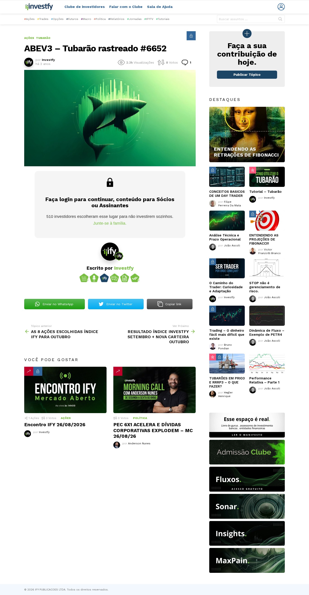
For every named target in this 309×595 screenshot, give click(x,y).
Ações (29, 19)
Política (100, 19)
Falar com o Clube (126, 7)
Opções (57, 19)
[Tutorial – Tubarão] (267, 177)
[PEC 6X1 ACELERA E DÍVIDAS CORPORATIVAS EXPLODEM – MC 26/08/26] (154, 390)
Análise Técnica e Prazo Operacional (225, 237)
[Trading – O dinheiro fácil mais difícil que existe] (227, 316)
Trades (42, 19)
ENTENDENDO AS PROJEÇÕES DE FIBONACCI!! (263, 239)
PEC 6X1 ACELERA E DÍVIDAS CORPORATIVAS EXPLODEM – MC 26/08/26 (153, 430)
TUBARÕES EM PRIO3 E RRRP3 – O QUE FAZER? (227, 382)
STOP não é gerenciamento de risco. (264, 287)
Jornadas (134, 19)
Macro (86, 19)
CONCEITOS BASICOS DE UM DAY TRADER (227, 194)
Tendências (28, 371)
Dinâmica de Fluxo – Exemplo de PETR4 (266, 332)
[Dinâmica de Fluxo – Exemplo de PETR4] (267, 316)
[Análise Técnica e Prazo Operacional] (227, 221)
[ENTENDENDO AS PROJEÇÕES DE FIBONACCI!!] (267, 221)
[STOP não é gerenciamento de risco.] (267, 268)
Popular (252, 170)
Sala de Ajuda (160, 7)
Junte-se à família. (109, 223)
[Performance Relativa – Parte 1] (267, 364)
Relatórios (116, 19)
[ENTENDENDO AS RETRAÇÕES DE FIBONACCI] (247, 134)
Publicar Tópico (247, 75)
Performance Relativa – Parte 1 (264, 380)
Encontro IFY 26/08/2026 (54, 424)
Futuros (72, 19)
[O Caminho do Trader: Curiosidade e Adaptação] (227, 268)
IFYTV (148, 19)
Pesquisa (280, 20)
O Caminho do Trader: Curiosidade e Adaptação (226, 287)
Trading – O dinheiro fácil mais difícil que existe (226, 334)
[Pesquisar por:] (251, 19)
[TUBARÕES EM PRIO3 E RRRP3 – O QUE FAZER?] (227, 364)
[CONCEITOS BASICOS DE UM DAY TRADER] (227, 177)
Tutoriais (162, 19)
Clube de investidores (84, 7)
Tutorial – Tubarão (265, 192)
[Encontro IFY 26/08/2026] (65, 390)
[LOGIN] (281, 6)
